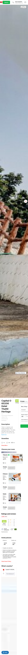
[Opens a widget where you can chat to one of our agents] (5, 652)
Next (25, 201)
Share (24, 7)
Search (6, 2)
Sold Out (11, 487)
